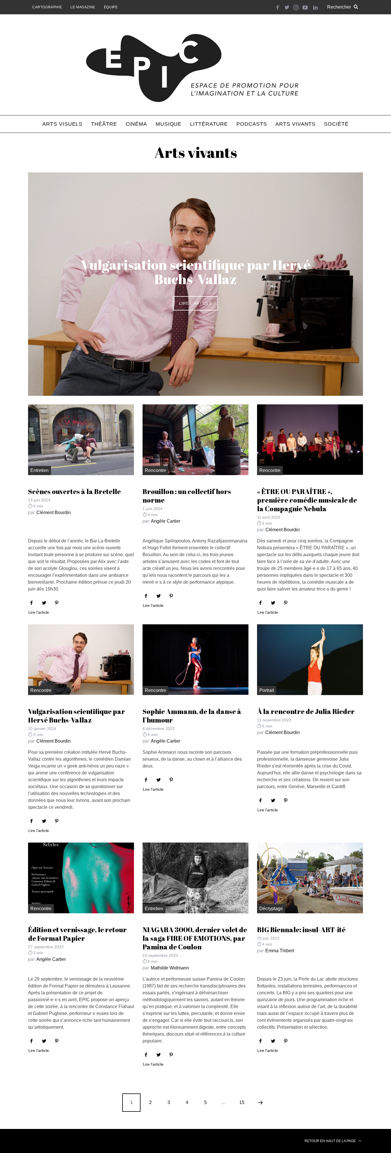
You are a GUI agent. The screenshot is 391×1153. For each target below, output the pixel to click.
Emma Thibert (279, 950)
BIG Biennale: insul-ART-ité (301, 929)
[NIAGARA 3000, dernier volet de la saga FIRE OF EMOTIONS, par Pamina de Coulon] (195, 878)
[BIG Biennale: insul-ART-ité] (310, 878)
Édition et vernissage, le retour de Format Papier (77, 934)
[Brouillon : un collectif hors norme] (195, 439)
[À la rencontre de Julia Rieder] (310, 659)
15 (241, 1102)
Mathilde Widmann (170, 967)
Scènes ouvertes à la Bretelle (74, 491)
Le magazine (82, 7)
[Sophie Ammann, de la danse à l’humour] (195, 659)
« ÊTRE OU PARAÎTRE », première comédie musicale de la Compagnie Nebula (307, 500)
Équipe (111, 7)
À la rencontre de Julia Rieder (306, 711)
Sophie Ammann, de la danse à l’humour (192, 716)
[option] (195, 284)
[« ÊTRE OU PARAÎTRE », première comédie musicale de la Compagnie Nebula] (310, 439)
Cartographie (47, 7)
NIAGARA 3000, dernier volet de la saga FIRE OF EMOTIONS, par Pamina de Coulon (195, 938)
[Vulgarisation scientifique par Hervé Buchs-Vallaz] (81, 659)
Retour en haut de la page (331, 1141)
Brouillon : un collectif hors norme (187, 496)
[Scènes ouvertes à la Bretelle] (81, 439)
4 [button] (333, 281)
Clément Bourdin (53, 512)
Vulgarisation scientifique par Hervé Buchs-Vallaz (76, 716)
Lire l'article (195, 303)
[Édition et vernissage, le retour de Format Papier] (81, 878)
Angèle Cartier (165, 521)
